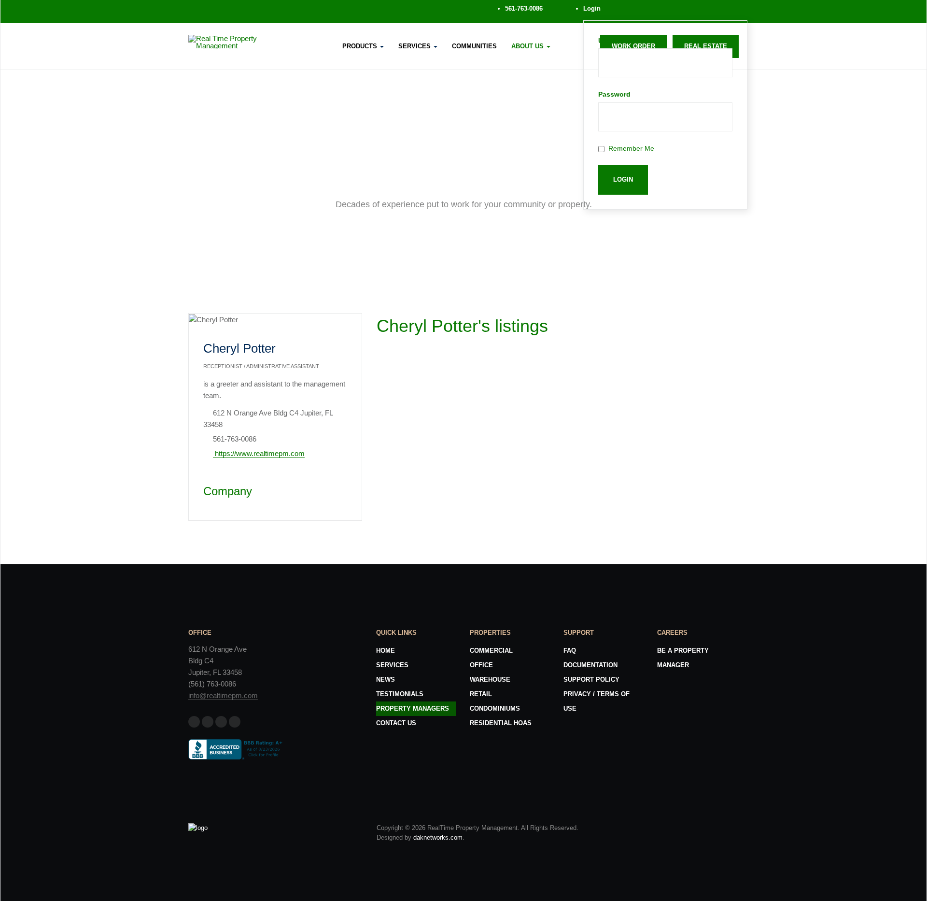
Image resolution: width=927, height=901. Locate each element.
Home (385, 650)
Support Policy (591, 679)
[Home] (198, 827)
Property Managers (412, 708)
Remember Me (631, 148)
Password (614, 94)
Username (614, 40)
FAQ (569, 650)
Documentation (590, 665)
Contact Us (396, 723)
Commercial (491, 650)
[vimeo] (252, 11)
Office (481, 665)
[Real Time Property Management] (243, 42)
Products (360, 46)
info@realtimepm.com (223, 695)
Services (415, 46)
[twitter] (228, 11)
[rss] (275, 11)
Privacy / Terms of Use (596, 701)
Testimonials (399, 694)
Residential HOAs (501, 723)
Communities (474, 46)
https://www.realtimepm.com (259, 453)
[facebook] (205, 11)
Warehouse (490, 679)
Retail (481, 694)
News (385, 679)
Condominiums (495, 708)
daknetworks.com (438, 837)
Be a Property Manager (683, 658)
